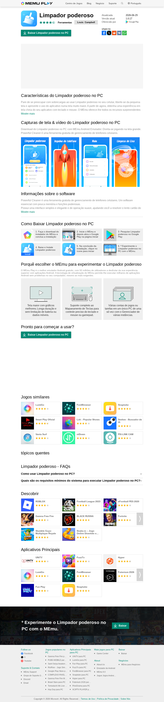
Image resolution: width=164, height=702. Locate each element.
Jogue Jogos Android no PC (109, 675)
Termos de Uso (88, 699)
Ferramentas (65, 22)
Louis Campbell (86, 22)
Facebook (28, 653)
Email (26, 683)
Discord (27, 679)
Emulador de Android (106, 668)
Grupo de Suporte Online (34, 675)
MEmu (37, 3)
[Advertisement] (82, 66)
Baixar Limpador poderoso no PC (48, 33)
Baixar (123, 625)
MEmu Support (30, 672)
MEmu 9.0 (101, 672)
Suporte (113, 3)
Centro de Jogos (74, 3)
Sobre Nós (125, 699)
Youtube (27, 661)
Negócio (100, 3)
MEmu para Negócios (130, 664)
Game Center (102, 653)
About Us (101, 664)
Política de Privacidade (108, 699)
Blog (89, 3)
